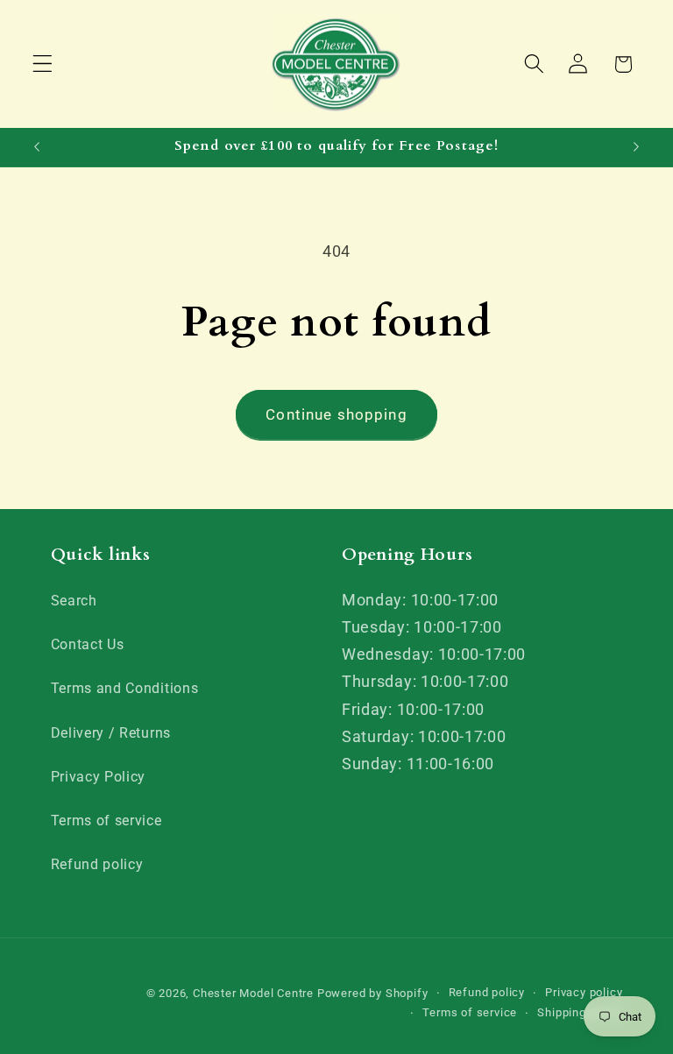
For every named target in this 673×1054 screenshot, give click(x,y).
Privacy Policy (98, 776)
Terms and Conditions (125, 688)
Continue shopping (336, 414)
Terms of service (106, 820)
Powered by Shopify (373, 993)
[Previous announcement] (37, 147)
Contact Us (87, 644)
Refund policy (97, 864)
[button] (42, 64)
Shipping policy (579, 1012)
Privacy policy (583, 992)
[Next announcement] (636, 147)
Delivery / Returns (111, 733)
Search (74, 600)
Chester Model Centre (253, 993)
